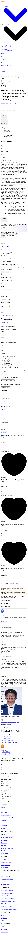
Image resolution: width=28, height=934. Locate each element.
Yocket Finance (4, 932)
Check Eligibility (4, 272)
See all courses (4, 853)
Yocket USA (4, 825)
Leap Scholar (4, 915)
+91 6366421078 (6, 753)
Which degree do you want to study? (10, 232)
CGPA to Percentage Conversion (9, 909)
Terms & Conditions (6, 815)
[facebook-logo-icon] (14, 763)
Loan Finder (4, 881)
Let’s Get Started (5, 600)
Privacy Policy (4, 812)
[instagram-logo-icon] (14, 767)
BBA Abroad (4, 859)
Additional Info (4, 322)
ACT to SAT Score (5, 895)
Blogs (2, 873)
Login (2, 53)
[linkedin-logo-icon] (14, 769)
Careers (2, 823)
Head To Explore (5, 387)
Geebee (2, 920)
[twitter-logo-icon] (14, 766)
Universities (3, 59)
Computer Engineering (6, 862)
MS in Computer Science (7, 837)
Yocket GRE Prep (5, 884)
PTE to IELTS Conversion (7, 893)
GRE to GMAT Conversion (7, 898)
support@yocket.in (6, 754)
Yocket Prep (4, 929)
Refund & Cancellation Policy (8, 817)
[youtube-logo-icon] (14, 764)
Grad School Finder (5, 876)
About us (3, 807)
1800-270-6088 (6, 752)
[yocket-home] (2, 747)
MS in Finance (4, 851)
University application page (7, 315)
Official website (5, 306)
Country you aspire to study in (8, 235)
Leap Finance (4, 918)
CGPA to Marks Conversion (8, 906)
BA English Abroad (5, 865)
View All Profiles (5, 580)
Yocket (2, 926)
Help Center (4, 820)
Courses (3, 71)
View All (3, 401)
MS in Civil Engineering (7, 848)
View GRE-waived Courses (7, 380)
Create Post (4, 621)
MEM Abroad (4, 840)
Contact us (3, 809)
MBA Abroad (4, 843)
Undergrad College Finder (7, 879)
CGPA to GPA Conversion (7, 890)
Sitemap (3, 828)
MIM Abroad (4, 845)
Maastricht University (6, 65)
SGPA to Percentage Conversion (9, 903)
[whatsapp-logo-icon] (14, 771)
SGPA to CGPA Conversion (8, 901)
